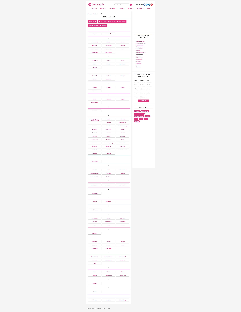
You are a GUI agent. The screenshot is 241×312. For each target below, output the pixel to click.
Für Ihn (136, 113)
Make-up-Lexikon (121, 21)
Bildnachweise (99, 308)
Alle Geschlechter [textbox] (137, 82)
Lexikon (130, 8)
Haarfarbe (142, 80)
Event (141, 92)
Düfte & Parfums (144, 111)
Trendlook (135, 96)
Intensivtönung (139, 59)
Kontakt (104, 308)
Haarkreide (138, 63)
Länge (148, 80)
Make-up (147, 116)
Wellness (137, 121)
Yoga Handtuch (139, 48)
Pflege (141, 118)
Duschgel (138, 50)
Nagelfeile (138, 66)
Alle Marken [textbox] (143, 97)
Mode (136, 118)
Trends (94, 8)
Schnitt (135, 84)
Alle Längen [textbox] (149, 82)
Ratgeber (112, 8)
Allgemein (137, 111)
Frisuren (102, 8)
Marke (141, 96)
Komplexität (136, 92)
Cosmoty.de (90, 13)
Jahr (147, 92)
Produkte (139, 8)
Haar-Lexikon (111, 21)
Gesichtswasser (139, 54)
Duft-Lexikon (103, 25)
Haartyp (148, 84)
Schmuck (142, 84)
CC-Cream (138, 61)
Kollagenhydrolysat (140, 46)
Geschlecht (136, 80)
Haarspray (138, 64)
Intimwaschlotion (139, 45)
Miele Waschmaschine (140, 52)
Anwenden (143, 100)
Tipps (121, 8)
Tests (148, 8)
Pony (135, 88)
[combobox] (137, 82)
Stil (147, 88)
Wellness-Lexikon (93, 25)
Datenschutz (94, 308)
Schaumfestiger (139, 57)
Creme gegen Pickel (140, 41)
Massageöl (138, 55)
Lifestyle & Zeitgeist (139, 116)
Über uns (108, 308)
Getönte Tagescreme (140, 43)
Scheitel (141, 88)
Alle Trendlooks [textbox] (137, 97)
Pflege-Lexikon (102, 21)
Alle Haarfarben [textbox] (143, 82)
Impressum (89, 308)
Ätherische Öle (92, 21)
